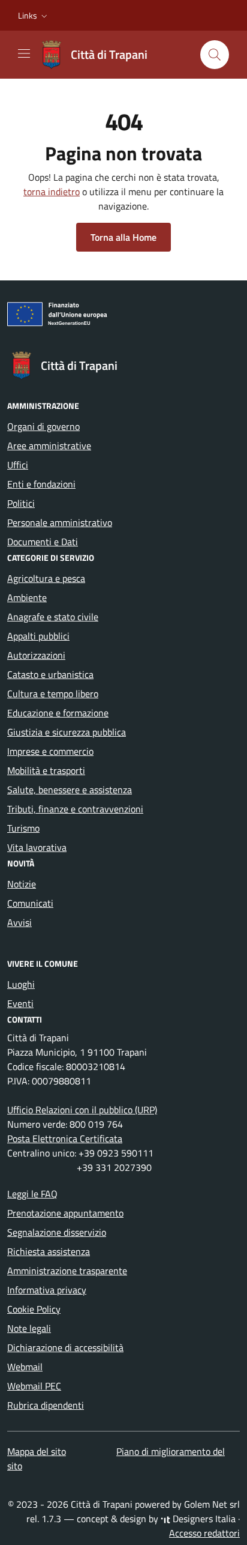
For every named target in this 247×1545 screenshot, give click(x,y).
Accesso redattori (204, 1533)
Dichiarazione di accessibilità (65, 1347)
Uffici (17, 465)
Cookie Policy (34, 1309)
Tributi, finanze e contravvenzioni (75, 809)
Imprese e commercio (50, 751)
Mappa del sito (36, 1451)
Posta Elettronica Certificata (64, 1138)
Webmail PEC (34, 1386)
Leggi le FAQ (32, 1194)
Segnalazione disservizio (56, 1232)
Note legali (29, 1328)
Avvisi (19, 922)
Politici (21, 503)
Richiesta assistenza (48, 1251)
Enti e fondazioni (41, 484)
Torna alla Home (123, 237)
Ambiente (27, 597)
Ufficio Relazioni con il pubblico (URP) (82, 1109)
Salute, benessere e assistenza (69, 789)
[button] (34, 15)
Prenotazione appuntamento (65, 1213)
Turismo (23, 828)
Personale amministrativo (59, 522)
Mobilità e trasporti (46, 770)
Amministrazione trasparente (67, 1270)
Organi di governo (43, 426)
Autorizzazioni (36, 655)
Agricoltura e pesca (46, 578)
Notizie (21, 884)
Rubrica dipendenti (45, 1405)
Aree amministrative (49, 445)
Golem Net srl (212, 1504)
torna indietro (51, 191)
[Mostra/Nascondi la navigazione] (24, 53)
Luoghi (21, 984)
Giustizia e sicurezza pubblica (66, 732)
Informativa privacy (46, 1290)
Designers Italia (203, 1518)
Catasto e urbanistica (50, 674)
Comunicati (30, 903)
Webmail (25, 1366)
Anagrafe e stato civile (52, 616)
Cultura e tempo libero (52, 693)
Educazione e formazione (58, 713)
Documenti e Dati (42, 541)
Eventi (20, 1003)
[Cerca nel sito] (214, 54)
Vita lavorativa (37, 847)
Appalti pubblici (38, 636)
